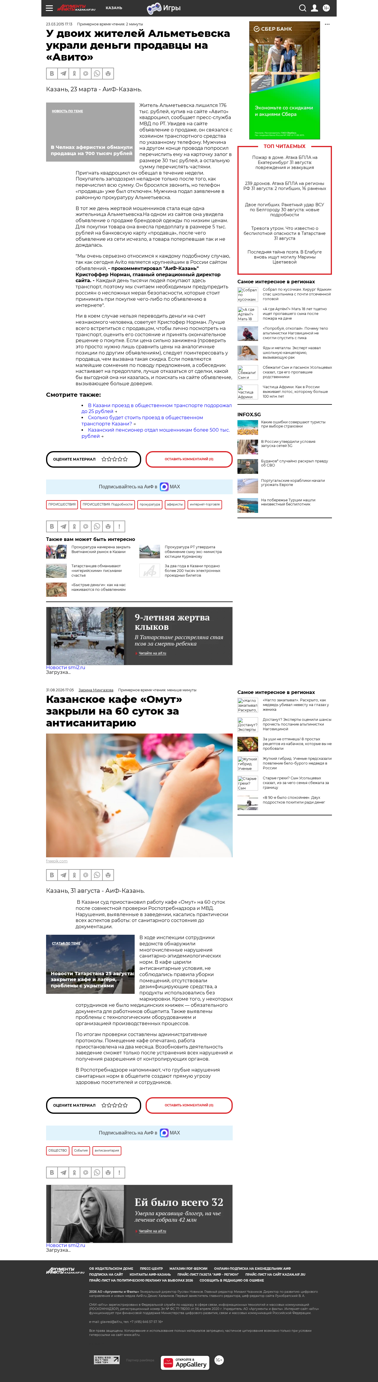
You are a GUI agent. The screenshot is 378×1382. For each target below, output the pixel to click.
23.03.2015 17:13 (59, 24)
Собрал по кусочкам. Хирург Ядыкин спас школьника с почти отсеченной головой (297, 294)
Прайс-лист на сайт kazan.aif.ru (275, 1275)
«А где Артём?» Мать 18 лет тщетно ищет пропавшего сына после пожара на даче (295, 314)
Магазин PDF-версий (188, 1269)
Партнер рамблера (140, 1360)
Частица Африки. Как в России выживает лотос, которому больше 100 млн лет (295, 392)
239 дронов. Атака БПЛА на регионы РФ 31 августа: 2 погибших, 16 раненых (284, 186)
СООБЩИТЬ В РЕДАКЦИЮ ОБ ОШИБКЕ (232, 1280)
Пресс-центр (151, 1269)
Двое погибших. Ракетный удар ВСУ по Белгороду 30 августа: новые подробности (284, 209)
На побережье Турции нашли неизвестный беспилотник (288, 502)
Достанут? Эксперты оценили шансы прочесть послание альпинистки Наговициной (297, 724)
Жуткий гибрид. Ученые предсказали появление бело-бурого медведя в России (297, 763)
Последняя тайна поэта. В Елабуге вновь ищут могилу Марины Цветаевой (284, 257)
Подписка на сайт (106, 1275)
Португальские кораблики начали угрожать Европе (293, 483)
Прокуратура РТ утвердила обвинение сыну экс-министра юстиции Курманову (193, 552)
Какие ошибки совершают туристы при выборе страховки (293, 424)
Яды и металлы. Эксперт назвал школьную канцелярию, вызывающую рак (292, 353)
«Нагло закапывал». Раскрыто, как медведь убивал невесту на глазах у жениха (296, 705)
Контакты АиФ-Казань (150, 1275)
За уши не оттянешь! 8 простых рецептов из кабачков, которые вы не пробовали (297, 744)
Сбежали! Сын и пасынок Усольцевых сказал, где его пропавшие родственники (297, 372)
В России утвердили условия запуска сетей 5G (288, 444)
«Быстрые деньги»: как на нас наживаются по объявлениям (98, 587)
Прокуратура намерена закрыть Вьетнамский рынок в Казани (101, 549)
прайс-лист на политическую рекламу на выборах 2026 (141, 1280)
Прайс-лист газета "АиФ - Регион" (208, 1275)
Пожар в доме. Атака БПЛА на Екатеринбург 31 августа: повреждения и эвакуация (284, 162)
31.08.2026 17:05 (60, 690)
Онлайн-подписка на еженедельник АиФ (252, 1269)
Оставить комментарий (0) (189, 459)
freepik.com (57, 861)
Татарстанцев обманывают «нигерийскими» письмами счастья (96, 571)
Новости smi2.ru (65, 667)
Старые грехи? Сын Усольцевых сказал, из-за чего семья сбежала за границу (296, 783)
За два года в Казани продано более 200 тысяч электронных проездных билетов (192, 571)
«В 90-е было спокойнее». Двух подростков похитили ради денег (294, 799)
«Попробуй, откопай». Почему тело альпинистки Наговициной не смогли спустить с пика (295, 333)
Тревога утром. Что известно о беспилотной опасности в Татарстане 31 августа (285, 233)
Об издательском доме (111, 1269)
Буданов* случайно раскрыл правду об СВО (294, 463)
